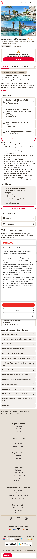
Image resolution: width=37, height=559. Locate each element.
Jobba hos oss (18, 481)
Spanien (18, 431)
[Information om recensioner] (21, 46)
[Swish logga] (22, 530)
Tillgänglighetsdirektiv (18, 475)
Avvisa (18, 310)
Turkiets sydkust (18, 446)
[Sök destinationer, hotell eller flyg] (21, 2)
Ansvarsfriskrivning (18, 498)
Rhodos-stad (18, 461)
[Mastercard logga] (10, 530)
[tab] (5, 67)
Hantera (18, 316)
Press (18, 478)
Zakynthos (18, 443)
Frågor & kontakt (18, 507)
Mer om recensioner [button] (7, 237)
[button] (18, 13)
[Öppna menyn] (33, 2)
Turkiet (18, 429)
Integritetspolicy (18, 490)
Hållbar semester (18, 473)
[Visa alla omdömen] (11, 46)
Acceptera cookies (18, 305)
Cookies (18, 493)
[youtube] (26, 520)
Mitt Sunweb (18, 510)
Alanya (18, 458)
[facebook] (11, 520)
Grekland (18, 426)
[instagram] (18, 520)
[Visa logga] (14, 530)
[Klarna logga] (26, 530)
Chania (18, 455)
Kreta (18, 441)
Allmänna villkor (30, 550)
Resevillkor (18, 513)
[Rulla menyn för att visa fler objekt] (35, 67)
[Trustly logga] (18, 530)
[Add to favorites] (33, 9)
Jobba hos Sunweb (17, 550)
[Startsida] (2, 2)
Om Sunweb (18, 470)
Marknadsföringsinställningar (18, 495)
